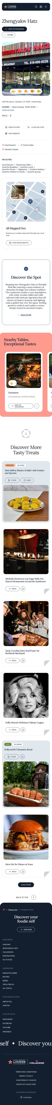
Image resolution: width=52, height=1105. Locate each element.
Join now (27, 929)
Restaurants (12, 910)
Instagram (7, 1019)
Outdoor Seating (37, 169)
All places (7, 959)
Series (5, 981)
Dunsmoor (13, 392)
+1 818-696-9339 (37, 127)
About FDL (7, 1001)
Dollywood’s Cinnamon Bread (18, 749)
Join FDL (6, 1005)
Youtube (6, 1027)
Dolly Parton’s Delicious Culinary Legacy (24, 722)
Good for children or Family (13, 172)
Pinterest (7, 1032)
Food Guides (28, 145)
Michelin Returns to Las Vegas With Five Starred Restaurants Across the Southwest (25, 580)
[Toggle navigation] (45, 6)
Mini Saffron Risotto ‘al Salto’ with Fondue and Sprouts (24, 471)
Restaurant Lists (10, 948)
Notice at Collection (26, 1084)
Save (29, 480)
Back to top (22, 897)
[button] (36, 6)
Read (14, 589)
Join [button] (40, 6)
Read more (26, 315)
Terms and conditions (26, 1072)
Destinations (9, 956)
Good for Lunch (26, 167)
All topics (7, 988)
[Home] (10, 6)
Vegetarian (22, 169)
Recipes (6, 977)
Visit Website (14, 133)
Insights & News (10, 973)
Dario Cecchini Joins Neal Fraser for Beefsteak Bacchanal (22, 652)
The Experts (8, 952)
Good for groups (34, 172)
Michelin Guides (11, 149)
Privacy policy (26, 1076)
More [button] (10, 35)
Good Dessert (8, 165)
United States (27, 1097)
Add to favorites (16, 29)
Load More (26, 885)
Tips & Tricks (8, 984)
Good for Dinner (9, 169)
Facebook (7, 1023)
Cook (13, 480)
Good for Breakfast (10, 167)
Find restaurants (20, 243)
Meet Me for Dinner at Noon (19, 864)
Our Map (7, 944)
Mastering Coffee (23, 165)
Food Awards (10, 145)
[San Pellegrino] (36, 1063)
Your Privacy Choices (26, 1080)
